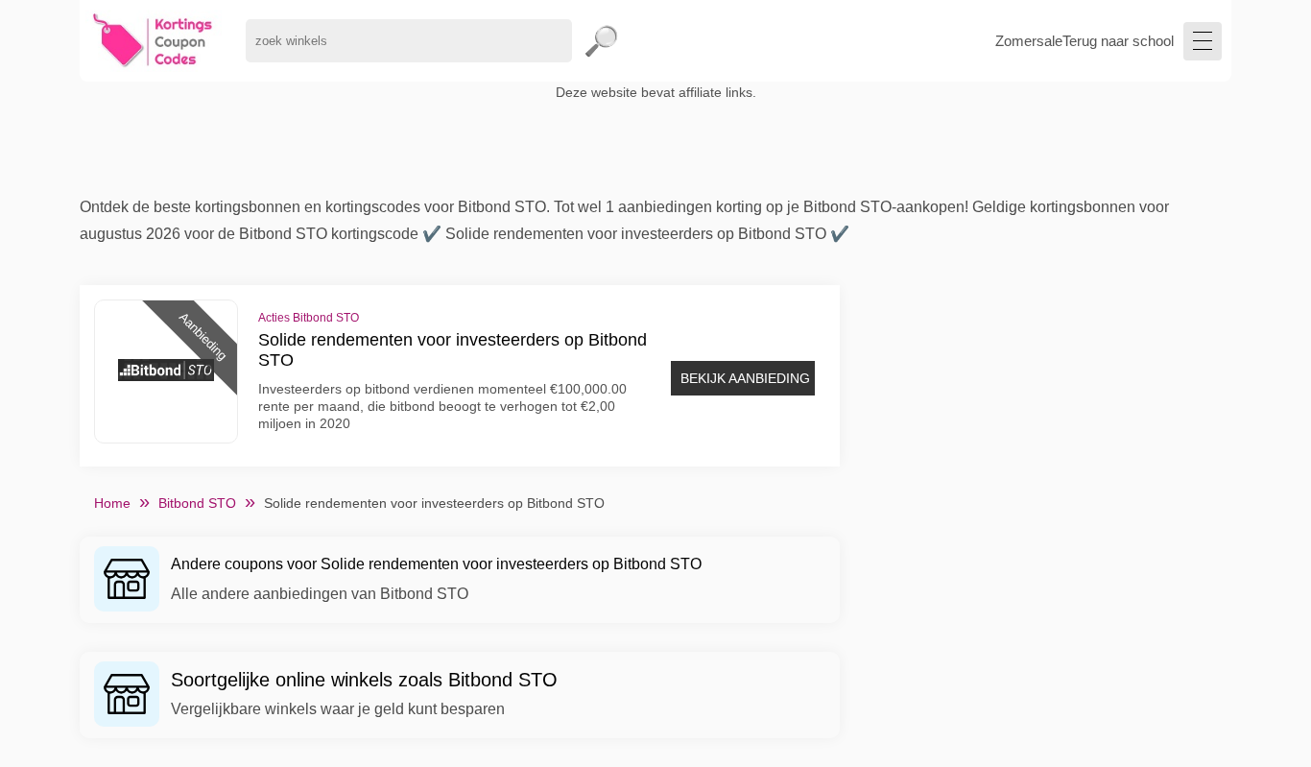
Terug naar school (1118, 41)
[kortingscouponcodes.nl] (153, 41)
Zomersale (1028, 41)
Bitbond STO (197, 503)
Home (112, 503)
